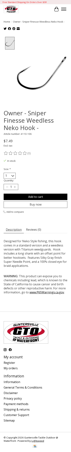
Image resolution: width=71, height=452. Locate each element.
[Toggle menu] (63, 9)
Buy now (36, 204)
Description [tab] (14, 230)
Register (9, 363)
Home (7, 21)
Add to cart (35, 197)
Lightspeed (37, 440)
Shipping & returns (17, 409)
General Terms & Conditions (23, 387)
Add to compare (15, 211)
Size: (7, 169)
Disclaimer (11, 393)
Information (12, 382)
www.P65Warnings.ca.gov (46, 292)
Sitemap (9, 420)
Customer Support (16, 415)
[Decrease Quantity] (7, 187)
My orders (11, 368)
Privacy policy (13, 398)
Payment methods (16, 404)
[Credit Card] (35, 446)
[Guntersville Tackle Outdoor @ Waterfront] (11, 9)
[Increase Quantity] (14, 187)
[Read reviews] (15, 153)
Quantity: (9, 180)
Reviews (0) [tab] (33, 230)
